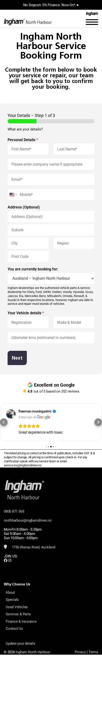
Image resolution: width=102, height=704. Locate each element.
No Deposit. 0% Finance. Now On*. (51, 5)
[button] (4, 422)
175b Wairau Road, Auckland (33, 547)
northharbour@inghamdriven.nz (27, 520)
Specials (12, 599)
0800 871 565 (14, 511)
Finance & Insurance (21, 621)
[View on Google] (11, 414)
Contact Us (14, 628)
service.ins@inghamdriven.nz (23, 465)
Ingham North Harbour (33, 652)
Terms (93, 652)
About (10, 592)
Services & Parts (18, 614)
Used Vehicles (17, 607)
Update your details (20, 643)
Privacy (80, 652)
